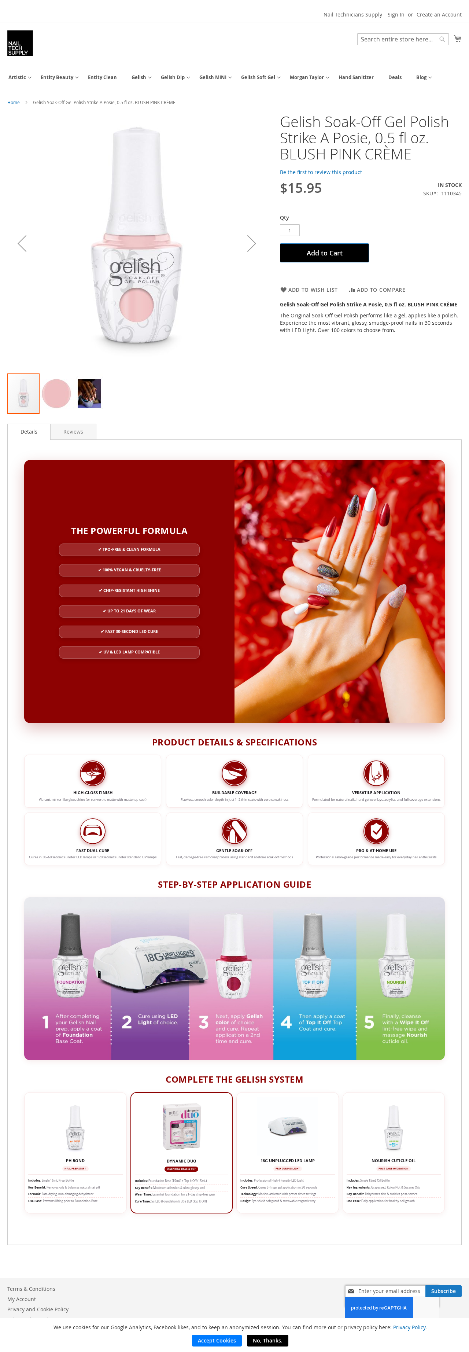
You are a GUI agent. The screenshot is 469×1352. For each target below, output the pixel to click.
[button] (22, 243)
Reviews (73, 431)
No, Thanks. (267, 1340)
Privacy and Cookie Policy (38, 1309)
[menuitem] (17, 77)
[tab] (29, 432)
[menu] (234, 77)
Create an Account (439, 14)
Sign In (396, 14)
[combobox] (403, 39)
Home (13, 102)
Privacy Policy (409, 1327)
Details (29, 431)
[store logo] (20, 43)
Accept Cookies (217, 1340)
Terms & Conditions (31, 1288)
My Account (21, 1299)
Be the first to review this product (321, 172)
